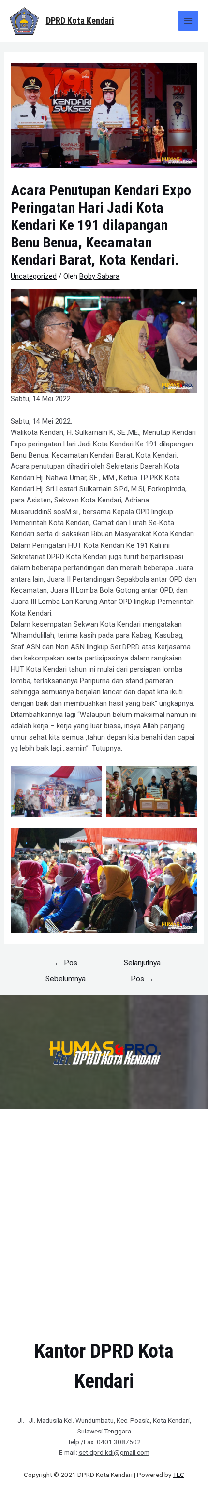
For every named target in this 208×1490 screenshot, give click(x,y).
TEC (178, 1474)
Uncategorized (34, 276)
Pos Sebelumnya (65, 966)
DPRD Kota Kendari (80, 20)
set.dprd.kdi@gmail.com (114, 1452)
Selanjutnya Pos (142, 966)
